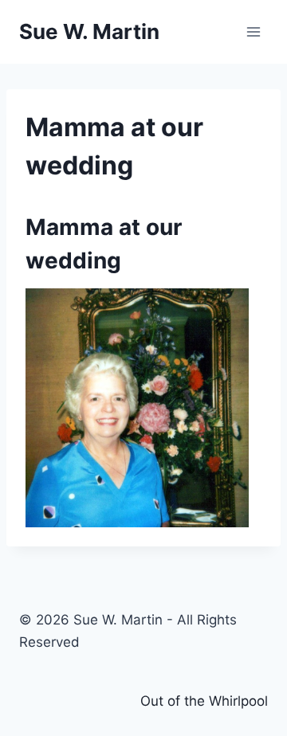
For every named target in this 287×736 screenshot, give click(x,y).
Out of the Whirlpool (204, 701)
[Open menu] (253, 31)
